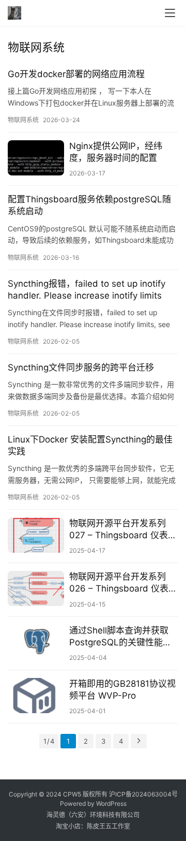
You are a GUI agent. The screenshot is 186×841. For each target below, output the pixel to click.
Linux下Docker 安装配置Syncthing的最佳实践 (90, 445)
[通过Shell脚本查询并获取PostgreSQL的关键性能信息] (36, 642)
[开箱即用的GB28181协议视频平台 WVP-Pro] (36, 695)
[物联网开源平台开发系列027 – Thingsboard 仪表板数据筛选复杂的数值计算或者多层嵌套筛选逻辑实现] (36, 535)
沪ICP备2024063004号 (143, 794)
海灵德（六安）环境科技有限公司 (93, 815)
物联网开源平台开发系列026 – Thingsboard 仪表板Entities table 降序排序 (123, 583)
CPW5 (72, 794)
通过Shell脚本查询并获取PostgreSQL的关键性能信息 (120, 636)
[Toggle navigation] (170, 13)
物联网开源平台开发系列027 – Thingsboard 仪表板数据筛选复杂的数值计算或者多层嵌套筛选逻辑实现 (123, 529)
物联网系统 (23, 120)
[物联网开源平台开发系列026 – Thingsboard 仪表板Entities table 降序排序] (36, 588)
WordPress (111, 803)
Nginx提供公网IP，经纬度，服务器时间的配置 (115, 152)
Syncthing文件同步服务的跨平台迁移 (81, 367)
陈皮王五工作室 (108, 826)
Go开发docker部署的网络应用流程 (76, 74)
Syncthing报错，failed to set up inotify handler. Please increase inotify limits (86, 289)
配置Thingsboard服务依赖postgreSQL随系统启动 (89, 205)
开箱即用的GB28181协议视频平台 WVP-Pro (122, 689)
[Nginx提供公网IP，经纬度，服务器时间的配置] (36, 157)
